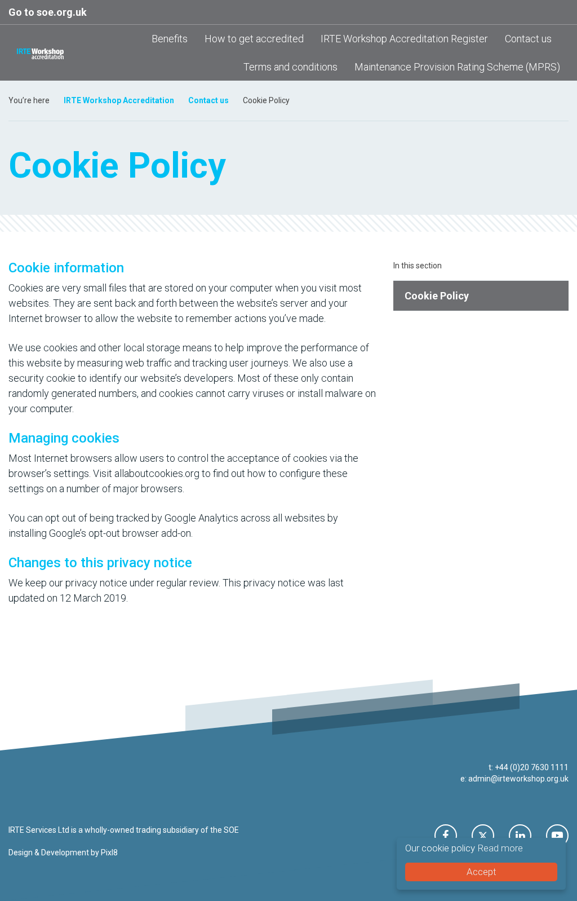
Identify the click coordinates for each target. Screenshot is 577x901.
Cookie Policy (437, 296)
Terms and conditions (290, 67)
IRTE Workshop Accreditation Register (404, 39)
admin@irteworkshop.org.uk (518, 778)
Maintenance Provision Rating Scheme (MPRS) (457, 67)
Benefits (170, 39)
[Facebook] (445, 835)
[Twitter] (483, 835)
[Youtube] (557, 835)
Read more (500, 848)
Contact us (528, 39)
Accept (481, 871)
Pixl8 (109, 852)
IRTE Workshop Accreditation (119, 100)
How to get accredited (254, 39)
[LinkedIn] (520, 835)
